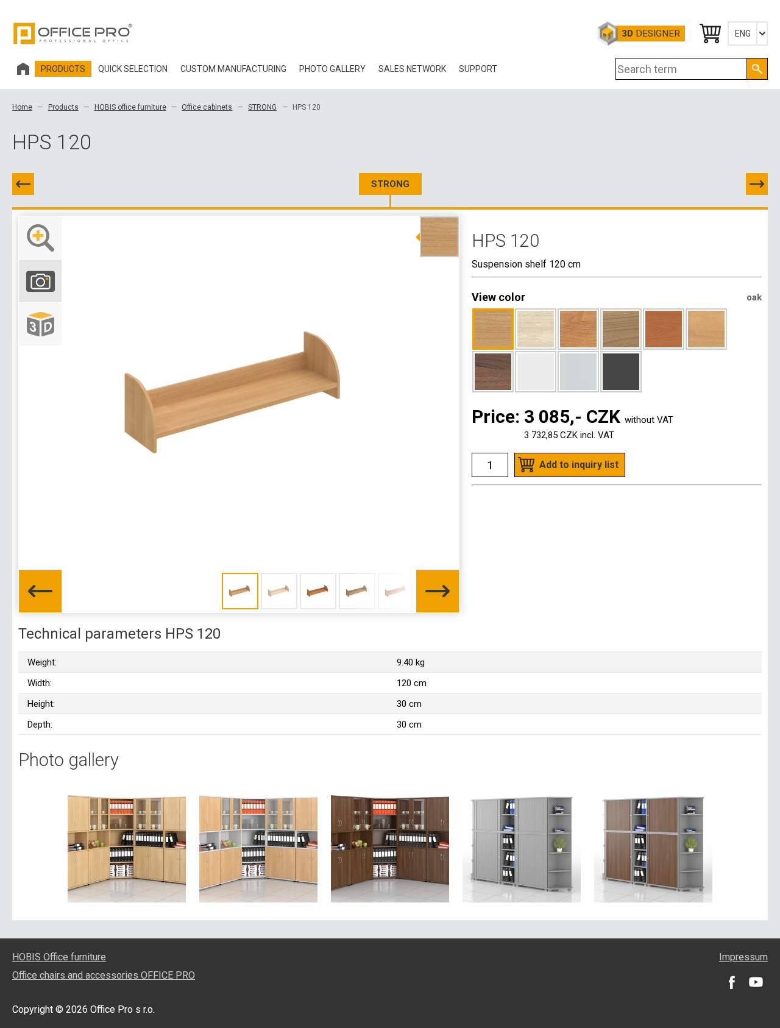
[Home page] (23, 69)
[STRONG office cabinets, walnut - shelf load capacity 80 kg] (390, 842)
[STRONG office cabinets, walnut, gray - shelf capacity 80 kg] (653, 842)
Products (63, 107)
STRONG (262, 107)
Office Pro (73, 33)
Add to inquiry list (579, 464)
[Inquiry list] (709, 33)
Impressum (743, 957)
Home (22, 107)
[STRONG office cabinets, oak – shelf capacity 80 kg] (127, 842)
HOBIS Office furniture (59, 957)
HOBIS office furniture (130, 107)
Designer (651, 33)
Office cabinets (207, 107)
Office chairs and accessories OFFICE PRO (103, 975)
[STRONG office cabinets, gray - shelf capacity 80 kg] (521, 842)
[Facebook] (731, 982)
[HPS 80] (23, 184)
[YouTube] (755, 982)
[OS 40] (757, 184)
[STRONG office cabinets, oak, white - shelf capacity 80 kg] (258, 842)
